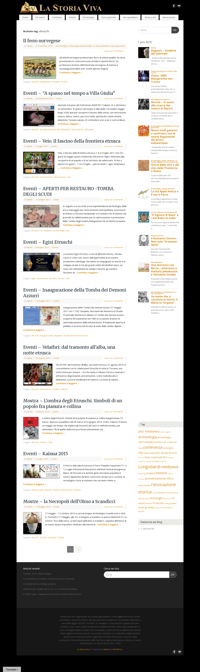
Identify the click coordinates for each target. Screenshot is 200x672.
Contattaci (57, 17)
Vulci (67, 278)
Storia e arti (150, 17)
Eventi (59, 98)
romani (64, 81)
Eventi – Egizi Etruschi (47, 242)
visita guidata (170, 503)
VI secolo (158, 503)
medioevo (169, 466)
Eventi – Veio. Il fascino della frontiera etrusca (71, 141)
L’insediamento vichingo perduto (39, 583)
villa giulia (88, 129)
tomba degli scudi (61, 230)
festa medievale (153, 457)
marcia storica (46, 177)
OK (174, 30)
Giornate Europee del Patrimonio (55, 129)
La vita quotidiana (101, 46)
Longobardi (149, 466)
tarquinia (48, 230)
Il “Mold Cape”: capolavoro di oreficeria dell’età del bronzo (52, 594)
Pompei (141, 479)
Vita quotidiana (130, 17)
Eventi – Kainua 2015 (45, 453)
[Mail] (179, 6)
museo (170, 473)
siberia (141, 498)
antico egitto (165, 432)
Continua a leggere (71, 72)
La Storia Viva (83, 649)
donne (147, 452)
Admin (30, 46)
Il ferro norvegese (41, 40)
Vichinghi (156, 498)
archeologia (147, 436)
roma (154, 493)
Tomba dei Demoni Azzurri (75, 335)
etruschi (35, 81)
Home (25, 17)
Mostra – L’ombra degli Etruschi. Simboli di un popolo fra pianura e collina (72, 403)
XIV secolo (166, 507)
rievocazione (77, 129)
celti (164, 442)
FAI (41, 230)
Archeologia (88, 17)
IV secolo (155, 461)
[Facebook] (174, 6)
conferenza (152, 447)
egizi (33, 278)
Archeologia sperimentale (80, 46)
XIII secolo (158, 508)
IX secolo (163, 461)
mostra (61, 278)
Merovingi (142, 474)
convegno (168, 448)
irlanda (148, 461)
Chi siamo (40, 17)
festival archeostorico (63, 490)
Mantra (106, 649)
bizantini (158, 441)
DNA (140, 452)
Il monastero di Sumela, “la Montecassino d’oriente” (49, 578)
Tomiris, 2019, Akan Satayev (37, 573)
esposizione (42, 278)
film (165, 457)
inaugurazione (46, 335)
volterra (64, 389)
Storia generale (108, 17)
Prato (50, 442)
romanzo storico (171, 492)
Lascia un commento (113, 51)
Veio (69, 177)
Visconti (149, 503)
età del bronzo (169, 452)
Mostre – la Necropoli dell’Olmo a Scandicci (69, 501)
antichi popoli (37, 490)
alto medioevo (149, 431)
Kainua (77, 490)
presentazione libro (159, 478)
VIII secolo (167, 499)
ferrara (141, 457)
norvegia (55, 81)
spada (147, 499)
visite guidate (146, 507)
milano (150, 473)
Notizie (72, 17)
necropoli (52, 537)
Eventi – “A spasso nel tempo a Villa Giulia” (69, 93)
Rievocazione (169, 17)
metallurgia (45, 81)
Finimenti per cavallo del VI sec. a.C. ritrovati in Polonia (50, 588)
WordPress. (117, 649)
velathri (56, 389)
